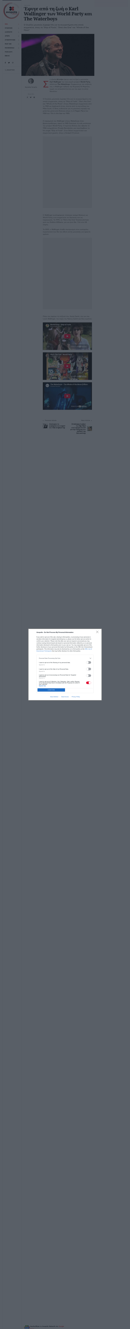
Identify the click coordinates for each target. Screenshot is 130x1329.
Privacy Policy (76, 696)
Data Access (65, 696)
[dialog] (65, 664)
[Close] (98, 632)
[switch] (88, 662)
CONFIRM (51, 690)
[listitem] (65, 658)
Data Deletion (54, 696)
